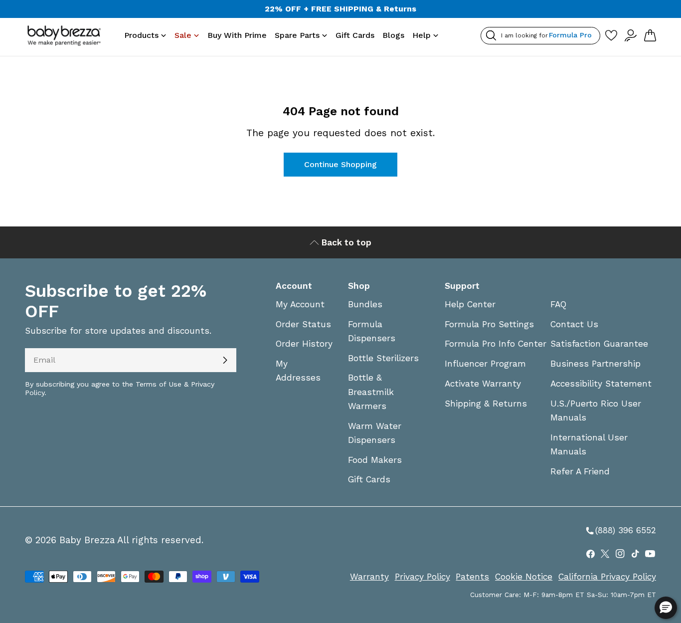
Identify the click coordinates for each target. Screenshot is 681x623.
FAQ (558, 304)
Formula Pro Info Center (495, 344)
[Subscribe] (224, 360)
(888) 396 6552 (620, 530)
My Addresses (298, 371)
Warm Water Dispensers (374, 433)
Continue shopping (340, 164)
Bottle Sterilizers (383, 358)
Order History (304, 344)
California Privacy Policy (607, 577)
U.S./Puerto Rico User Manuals (595, 410)
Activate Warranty (483, 384)
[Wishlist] (611, 35)
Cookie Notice (523, 577)
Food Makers (375, 460)
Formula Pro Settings (489, 324)
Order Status (303, 324)
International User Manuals (589, 444)
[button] (666, 608)
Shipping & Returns (486, 404)
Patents (472, 577)
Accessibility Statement (601, 384)
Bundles (365, 304)
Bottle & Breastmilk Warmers (371, 392)
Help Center (470, 304)
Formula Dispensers (371, 331)
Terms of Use (158, 384)
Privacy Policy (422, 577)
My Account (300, 304)
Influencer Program (485, 364)
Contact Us (574, 324)
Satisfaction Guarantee (599, 344)
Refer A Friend (580, 471)
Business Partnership (595, 364)
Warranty (369, 577)
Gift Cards (369, 479)
